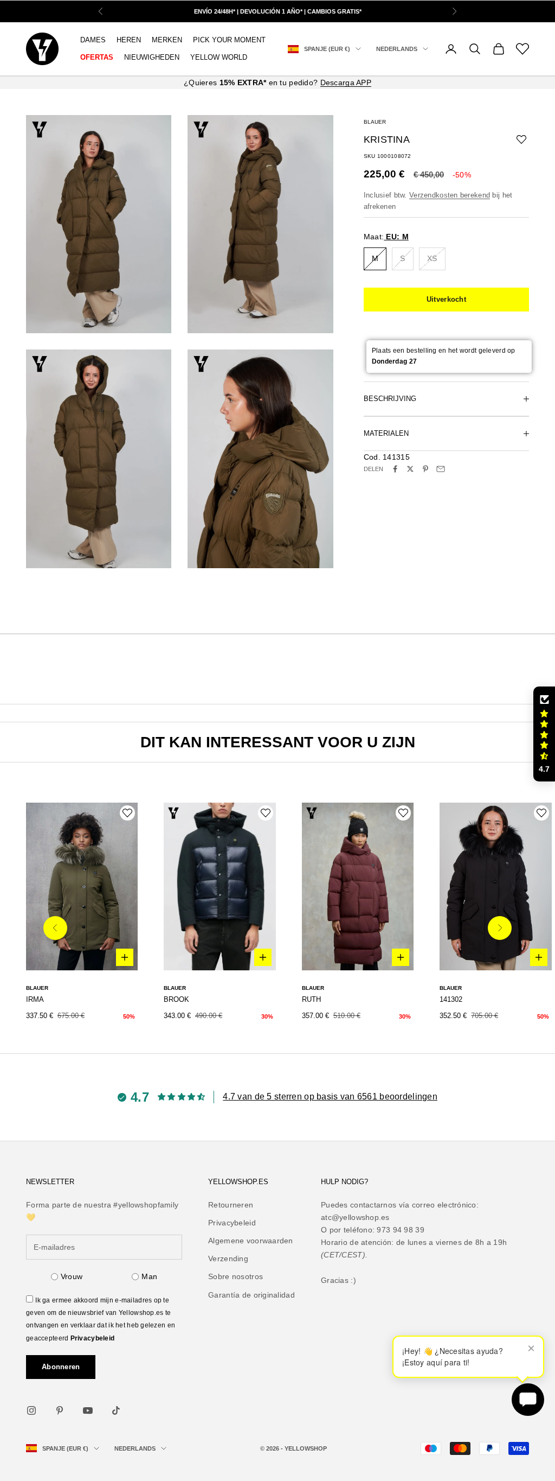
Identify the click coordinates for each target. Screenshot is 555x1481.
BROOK (176, 999)
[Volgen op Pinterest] (59, 1410)
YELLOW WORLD (218, 57)
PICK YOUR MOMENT (229, 40)
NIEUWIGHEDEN (151, 57)
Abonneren (61, 1367)
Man (149, 1276)
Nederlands (396, 49)
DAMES (93, 40)
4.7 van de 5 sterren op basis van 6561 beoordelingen (330, 1096)
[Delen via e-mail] (440, 469)
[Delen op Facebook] (395, 469)
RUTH (311, 999)
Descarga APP (345, 82)
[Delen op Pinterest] (425, 469)
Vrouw (71, 1276)
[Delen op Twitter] (410, 469)
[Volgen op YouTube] (87, 1410)
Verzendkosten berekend (449, 195)
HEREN (129, 40)
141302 (451, 999)
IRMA (35, 999)
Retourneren (230, 1204)
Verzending (228, 1258)
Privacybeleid (92, 1338)
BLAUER (375, 122)
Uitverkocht (446, 299)
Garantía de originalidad (251, 1295)
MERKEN (167, 40)
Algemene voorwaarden (250, 1240)
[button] (544, 734)
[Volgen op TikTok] (116, 1410)
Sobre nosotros (235, 1276)
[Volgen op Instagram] (31, 1410)
